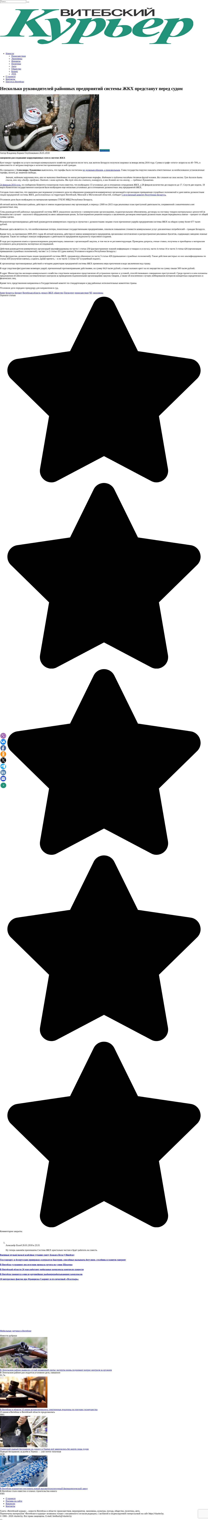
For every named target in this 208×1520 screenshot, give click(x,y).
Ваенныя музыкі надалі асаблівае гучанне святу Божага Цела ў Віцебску (37, 1255)
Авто (13, 66)
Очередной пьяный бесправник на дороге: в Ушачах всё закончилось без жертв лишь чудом (44, 1449)
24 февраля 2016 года (10, 185)
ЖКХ (50, 293)
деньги (44, 293)
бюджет (18, 293)
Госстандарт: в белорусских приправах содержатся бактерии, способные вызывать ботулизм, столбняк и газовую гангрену (63, 1260)
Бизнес (14, 71)
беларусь (10, 293)
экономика (98, 293)
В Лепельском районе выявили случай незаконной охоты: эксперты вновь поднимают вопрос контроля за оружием (56, 1370)
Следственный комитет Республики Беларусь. (144, 195)
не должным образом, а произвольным (101, 170)
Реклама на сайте (14, 1501)
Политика (16, 64)
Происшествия (18, 56)
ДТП (13, 74)
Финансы (16, 61)
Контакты (10, 79)
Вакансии (10, 1503)
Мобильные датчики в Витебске (15, 1331)
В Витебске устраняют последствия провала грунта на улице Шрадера (36, 1264)
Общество (16, 69)
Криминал (105, 150)
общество (58, 293)
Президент (69, 293)
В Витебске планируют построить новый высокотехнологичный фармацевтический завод (44, 1488)
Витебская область (31, 293)
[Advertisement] (85, 1307)
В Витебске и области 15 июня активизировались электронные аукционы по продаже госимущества (48, 1409)
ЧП (90, 293)
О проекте (11, 76)
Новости (10, 53)
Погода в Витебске (15, 81)
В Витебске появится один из (15, 1274)
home (2, 293)
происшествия (82, 293)
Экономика (16, 58)
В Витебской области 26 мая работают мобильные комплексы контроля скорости (42, 1269)
